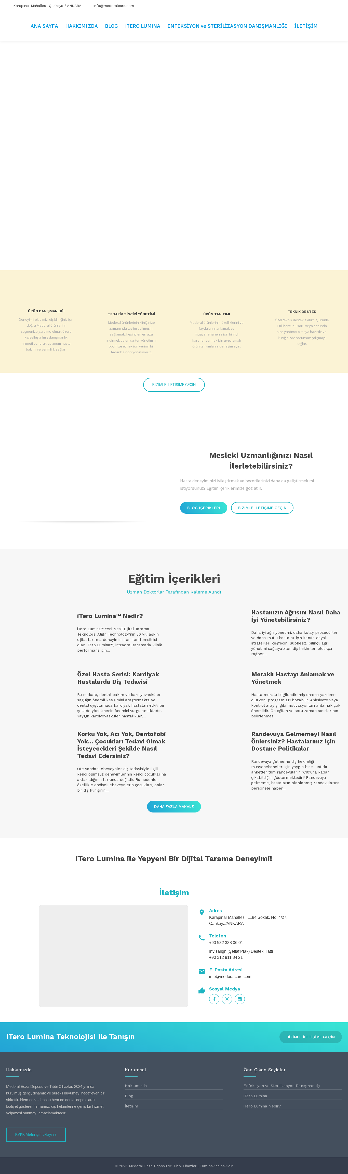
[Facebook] (315, 5)
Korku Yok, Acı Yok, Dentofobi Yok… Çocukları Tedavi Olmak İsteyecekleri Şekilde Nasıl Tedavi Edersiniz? (121, 744)
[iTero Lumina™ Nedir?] (38, 633)
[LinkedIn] (240, 999)
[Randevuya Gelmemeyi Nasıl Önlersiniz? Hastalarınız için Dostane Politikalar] (212, 757)
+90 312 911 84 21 (226, 957)
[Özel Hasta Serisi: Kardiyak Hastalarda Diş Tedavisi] (38, 695)
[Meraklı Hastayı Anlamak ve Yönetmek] (212, 695)
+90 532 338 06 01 (226, 942)
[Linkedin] (337, 5)
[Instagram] (326, 5)
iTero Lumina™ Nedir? (110, 616)
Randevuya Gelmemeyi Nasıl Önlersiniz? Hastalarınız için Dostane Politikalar (293, 741)
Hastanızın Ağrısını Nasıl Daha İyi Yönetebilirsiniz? (295, 616)
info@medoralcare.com (230, 976)
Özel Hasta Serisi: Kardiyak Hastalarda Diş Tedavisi (118, 678)
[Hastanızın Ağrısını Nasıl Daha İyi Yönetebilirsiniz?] (212, 633)
